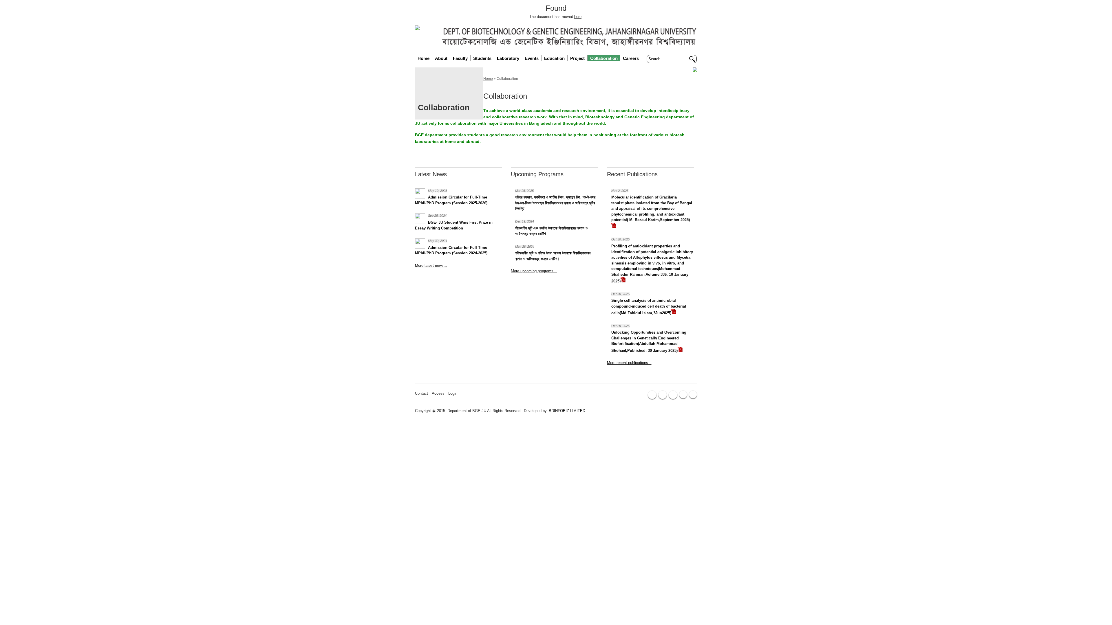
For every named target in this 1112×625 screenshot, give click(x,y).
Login (452, 393)
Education (554, 58)
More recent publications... (629, 363)
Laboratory (508, 58)
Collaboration (604, 58)
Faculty (460, 58)
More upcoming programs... (534, 271)
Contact (421, 393)
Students (482, 58)
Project (577, 58)
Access (438, 393)
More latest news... (431, 265)
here (577, 16)
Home (423, 58)
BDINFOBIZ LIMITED (567, 411)
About (441, 58)
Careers (631, 58)
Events (532, 58)
